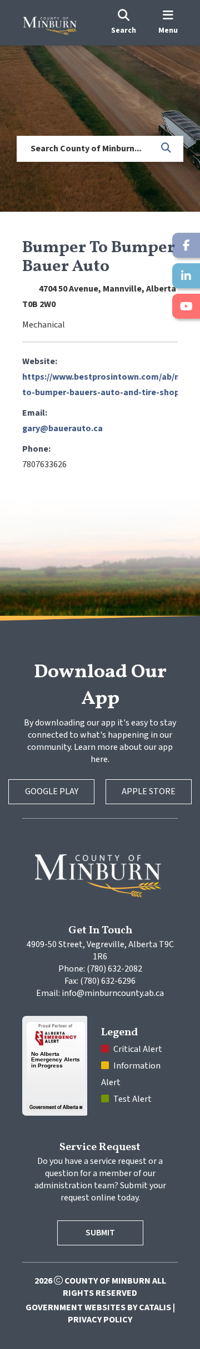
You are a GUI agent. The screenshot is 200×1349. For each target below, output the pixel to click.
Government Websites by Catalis (98, 1307)
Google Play (51, 791)
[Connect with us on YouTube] (186, 306)
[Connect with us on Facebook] (186, 245)
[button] (166, 148)
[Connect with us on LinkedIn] (186, 275)
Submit (100, 1233)
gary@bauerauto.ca (62, 428)
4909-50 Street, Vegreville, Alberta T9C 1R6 (101, 950)
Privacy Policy (100, 1320)
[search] (123, 22)
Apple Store (149, 791)
